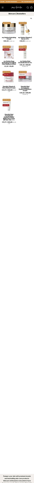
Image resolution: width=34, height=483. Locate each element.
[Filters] (31, 18)
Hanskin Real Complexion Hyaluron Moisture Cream (25, 88)
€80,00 (9, 41)
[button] (27, 7)
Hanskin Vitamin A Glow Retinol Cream (9, 87)
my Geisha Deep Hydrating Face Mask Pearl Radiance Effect (9, 63)
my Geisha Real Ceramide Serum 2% (25, 62)
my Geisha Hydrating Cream (9, 38)
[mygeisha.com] (17, 7)
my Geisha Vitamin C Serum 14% (25, 38)
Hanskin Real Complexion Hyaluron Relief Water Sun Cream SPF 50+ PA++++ (9, 117)
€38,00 (25, 41)
